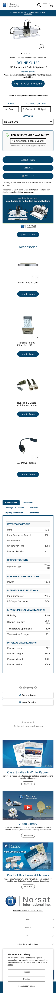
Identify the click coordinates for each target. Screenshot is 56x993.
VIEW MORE (28, 887)
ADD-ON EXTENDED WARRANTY (30, 135)
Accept (27, 972)
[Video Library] (28, 805)
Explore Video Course (28, 235)
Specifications (11, 502)
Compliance (34, 513)
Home (12, 58)
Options (28, 116)
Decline (26, 979)
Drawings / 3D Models (14, 507)
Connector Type (36, 103)
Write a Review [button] (29, 695)
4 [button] (29, 54)
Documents (28, 502)
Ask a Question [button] (29, 702)
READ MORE (28, 784)
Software (34, 507)
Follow (28, 936)
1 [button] (22, 53)
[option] (28, 13)
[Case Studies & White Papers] (28, 754)
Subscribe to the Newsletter (28, 944)
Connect (28, 928)
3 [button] (27, 54)
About (28, 920)
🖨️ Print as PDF (28, 176)
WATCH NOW (28, 835)
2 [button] (24, 54)
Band (11, 103)
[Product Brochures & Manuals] (28, 856)
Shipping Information (14, 513)
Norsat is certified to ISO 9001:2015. (28, 910)
